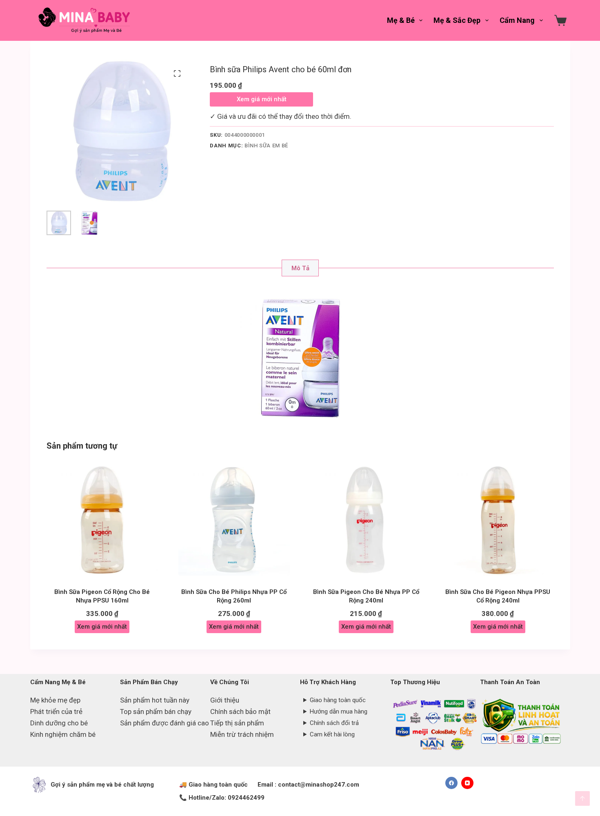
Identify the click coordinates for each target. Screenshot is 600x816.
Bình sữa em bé (266, 145)
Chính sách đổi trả (334, 723)
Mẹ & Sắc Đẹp (456, 20)
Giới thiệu (224, 700)
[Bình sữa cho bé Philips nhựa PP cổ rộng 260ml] (234, 520)
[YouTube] (467, 783)
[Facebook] (451, 783)
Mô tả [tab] (300, 268)
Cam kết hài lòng (332, 734)
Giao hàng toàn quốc (338, 700)
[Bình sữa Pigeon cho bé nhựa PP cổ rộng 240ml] (366, 520)
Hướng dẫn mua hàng (338, 711)
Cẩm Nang (517, 20)
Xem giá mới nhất (262, 99)
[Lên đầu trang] (582, 798)
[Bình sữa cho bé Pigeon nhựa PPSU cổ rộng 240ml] (497, 520)
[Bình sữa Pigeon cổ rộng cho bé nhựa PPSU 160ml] (102, 520)
